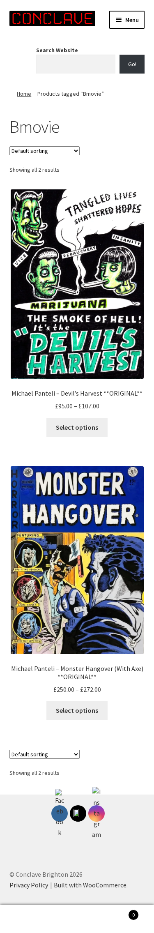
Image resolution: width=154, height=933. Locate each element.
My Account (25, 919)
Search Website (57, 50)
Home (24, 93)
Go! (132, 64)
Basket (119, 912)
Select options (77, 427)
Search (77, 919)
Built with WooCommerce (90, 885)
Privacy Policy (28, 885)
